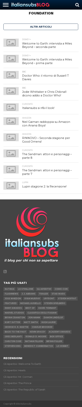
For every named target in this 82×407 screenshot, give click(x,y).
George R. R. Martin (16, 327)
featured (11, 303)
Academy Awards (59, 332)
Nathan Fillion (34, 341)
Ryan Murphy (32, 298)
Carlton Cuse (13, 341)
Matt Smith (31, 322)
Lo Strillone (25, 289)
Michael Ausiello (30, 303)
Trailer (43, 294)
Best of (30, 308)
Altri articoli (41, 26)
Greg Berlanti (13, 336)
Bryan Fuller (54, 341)
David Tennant (47, 308)
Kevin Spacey (37, 332)
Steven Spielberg (54, 303)
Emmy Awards (13, 308)
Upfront (49, 298)
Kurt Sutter (12, 322)
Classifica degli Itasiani (41, 313)
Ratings (9, 289)
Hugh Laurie (48, 322)
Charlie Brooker (42, 327)
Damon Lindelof (53, 317)
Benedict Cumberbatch (38, 346)
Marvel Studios (14, 313)
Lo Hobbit (62, 346)
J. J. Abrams (28, 294)
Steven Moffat (67, 298)
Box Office (56, 336)
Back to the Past (15, 332)
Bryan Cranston (15, 317)
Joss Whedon (13, 298)
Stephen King (13, 346)
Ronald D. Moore (36, 336)
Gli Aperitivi (44, 289)
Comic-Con (61, 289)
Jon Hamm (34, 317)
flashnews (11, 294)
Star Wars (58, 294)
